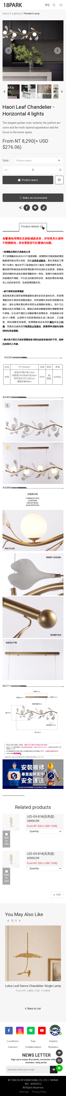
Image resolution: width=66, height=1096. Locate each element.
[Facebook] (9, 1030)
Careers (13, 1047)
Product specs (23, 160)
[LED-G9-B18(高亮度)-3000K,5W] (11, 822)
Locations (13, 1041)
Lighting (16, 13)
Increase (60, 170)
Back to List (34, 1008)
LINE (35, 207)
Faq (33, 1041)
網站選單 (60, 5)
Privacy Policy (39, 1091)
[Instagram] (20, 1030)
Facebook (27, 207)
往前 (8, 920)
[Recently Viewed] (59, 1053)
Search (54, 5)
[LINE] (31, 1030)
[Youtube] (42, 1030)
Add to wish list (59, 180)
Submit (54, 1069)
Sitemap (24, 1091)
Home (6, 13)
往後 (19, 920)
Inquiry (53, 1041)
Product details (30, 226)
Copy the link (43, 207)
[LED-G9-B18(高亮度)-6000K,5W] (11, 859)
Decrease (6, 170)
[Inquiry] (59, 1060)
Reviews (53, 1047)
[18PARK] (13, 5)
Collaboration (33, 1047)
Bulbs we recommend (35, 197)
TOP (58, 894)
